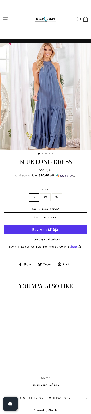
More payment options (45, 239)
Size (45, 189)
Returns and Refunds (45, 385)
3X (57, 197)
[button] (45, 175)
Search (45, 378)
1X (34, 197)
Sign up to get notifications (45, 397)
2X (45, 197)
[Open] (10, 404)
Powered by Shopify (45, 410)
